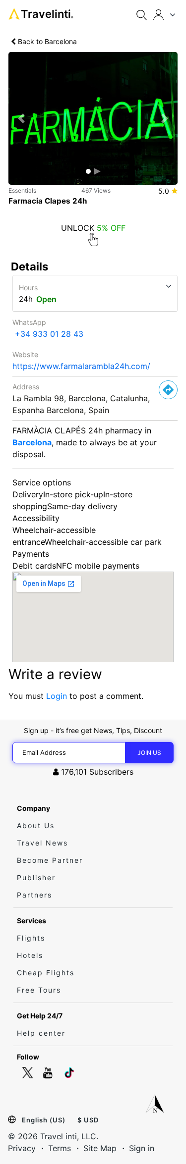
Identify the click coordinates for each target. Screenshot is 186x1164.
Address (25, 386)
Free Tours (39, 990)
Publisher (36, 877)
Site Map (100, 1148)
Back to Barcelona (46, 41)
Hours (28, 287)
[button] (21, 118)
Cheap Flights (45, 972)
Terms (59, 1148)
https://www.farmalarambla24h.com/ (81, 366)
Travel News (42, 843)
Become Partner (50, 860)
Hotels (30, 955)
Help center (41, 1033)
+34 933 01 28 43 (49, 334)
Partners (34, 895)
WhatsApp (29, 322)
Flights (31, 938)
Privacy (22, 1148)
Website (25, 354)
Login (56, 696)
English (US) (43, 1120)
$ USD (88, 1120)
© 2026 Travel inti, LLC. (53, 1136)
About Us (36, 825)
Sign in (141, 1148)
